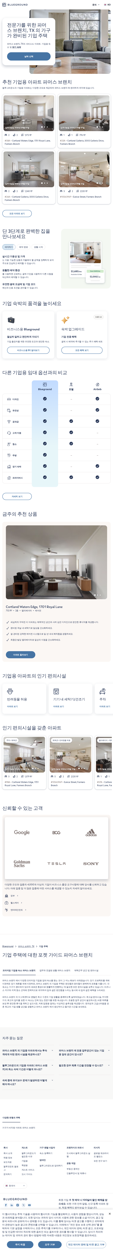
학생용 (25, 1164)
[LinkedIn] (11, 1204)
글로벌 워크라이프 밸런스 (101, 1154)
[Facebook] (6, 1204)
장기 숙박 (16, 47)
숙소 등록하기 (46, 1152)
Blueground (7, 945)
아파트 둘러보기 (20, 653)
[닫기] (110, 1214)
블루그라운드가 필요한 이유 (29, 1154)
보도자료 (8, 1161)
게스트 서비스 (28, 1168)
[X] (23, 1204)
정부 (13, 894)
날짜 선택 (28, 56)
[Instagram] (17, 1204)
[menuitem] (19, 971)
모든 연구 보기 (100, 1160)
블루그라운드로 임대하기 (51, 1164)
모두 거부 (50, 1244)
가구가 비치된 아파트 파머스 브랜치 (18, 1126)
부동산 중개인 (73, 1168)
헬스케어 (15, 901)
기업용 (25, 1160)
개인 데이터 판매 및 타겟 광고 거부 (86, 1244)
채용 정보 (8, 1156)
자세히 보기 (17, 495)
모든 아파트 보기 (17, 213)
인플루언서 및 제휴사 (76, 1172)
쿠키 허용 (20, 1244)
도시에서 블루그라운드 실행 (78, 1154)
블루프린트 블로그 (11, 1167)
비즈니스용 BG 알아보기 (28, 349)
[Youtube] (29, 1204)
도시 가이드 (27, 1173)
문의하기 (8, 1173)
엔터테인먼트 (17, 909)
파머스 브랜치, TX (26, 945)
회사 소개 (8, 1152)
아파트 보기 (12, 705)
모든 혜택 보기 (82, 349)
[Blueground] (15, 1198)
